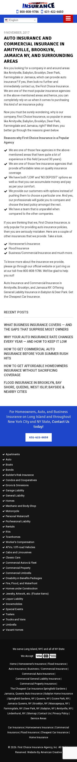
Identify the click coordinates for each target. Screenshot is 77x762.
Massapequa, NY (58, 703)
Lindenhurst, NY (16, 713)
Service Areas (38, 718)
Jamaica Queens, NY (19, 703)
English (13, 19)
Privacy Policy (60, 713)
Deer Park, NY (31, 708)
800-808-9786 (29, 11)
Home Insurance (38, 737)
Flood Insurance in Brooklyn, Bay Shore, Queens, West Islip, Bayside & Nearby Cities (34, 387)
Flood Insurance (57, 663)
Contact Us (44, 713)
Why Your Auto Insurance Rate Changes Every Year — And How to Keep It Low (38, 339)
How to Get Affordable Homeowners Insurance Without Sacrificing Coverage (36, 370)
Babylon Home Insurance (58, 693)
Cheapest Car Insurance (54, 732)
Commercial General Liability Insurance (38, 678)
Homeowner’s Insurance (32, 663)
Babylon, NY (48, 708)
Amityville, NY (64, 708)
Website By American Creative (44, 752)
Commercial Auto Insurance (38, 673)
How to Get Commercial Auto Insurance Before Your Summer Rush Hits (36, 353)
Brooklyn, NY (40, 703)
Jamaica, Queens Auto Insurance (23, 693)
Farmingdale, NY (13, 708)
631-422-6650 (53, 11)
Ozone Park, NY (60, 698)
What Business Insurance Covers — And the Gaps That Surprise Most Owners (38, 327)
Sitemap (31, 713)
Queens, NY (43, 698)
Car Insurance (16, 727)
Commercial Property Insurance (38, 683)
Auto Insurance (17, 668)
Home (13, 663)
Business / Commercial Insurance (47, 668)
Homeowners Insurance (39, 727)
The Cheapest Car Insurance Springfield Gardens (38, 688)
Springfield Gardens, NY (21, 698)
